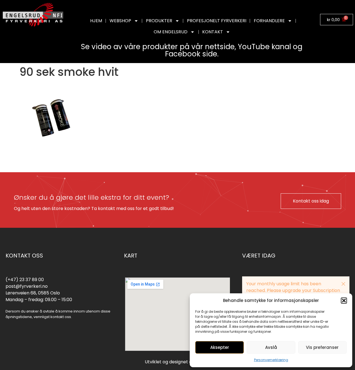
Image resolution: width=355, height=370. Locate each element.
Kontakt (212, 32)
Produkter (159, 21)
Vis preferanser (322, 347)
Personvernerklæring (271, 360)
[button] (344, 300)
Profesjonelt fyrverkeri (216, 21)
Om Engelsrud (170, 32)
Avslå (271, 347)
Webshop (120, 21)
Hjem (96, 21)
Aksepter (219, 347)
